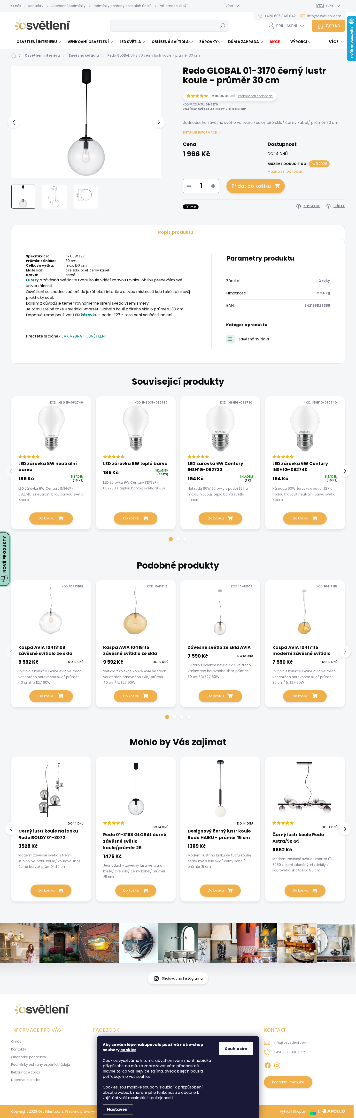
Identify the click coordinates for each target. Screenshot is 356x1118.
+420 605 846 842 (289, 1052)
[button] (170, 539)
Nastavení (118, 1109)
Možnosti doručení (286, 172)
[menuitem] (36, 42)
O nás (16, 5)
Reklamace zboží (173, 5)
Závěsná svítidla (253, 339)
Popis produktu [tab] (175, 232)
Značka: (214, 109)
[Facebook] (267, 1064)
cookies (128, 1050)
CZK (330, 6)
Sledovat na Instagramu (182, 978)
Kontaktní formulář (288, 1082)
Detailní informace (200, 133)
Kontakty (35, 5)
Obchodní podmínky (68, 5)
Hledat (222, 25)
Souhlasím (236, 1048)
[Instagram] (277, 1064)
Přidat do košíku (251, 186)
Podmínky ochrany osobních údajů (122, 5)
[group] (51, 829)
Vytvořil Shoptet (293, 1111)
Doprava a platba (25, 1079)
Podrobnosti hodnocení (255, 96)
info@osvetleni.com (291, 1042)
